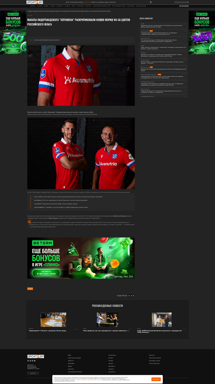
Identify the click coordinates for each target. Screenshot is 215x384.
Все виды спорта (154, 360)
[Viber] (134, 296)
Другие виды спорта (118, 6)
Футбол (32, 6)
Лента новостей (154, 363)
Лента (74, 6)
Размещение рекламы (75, 371)
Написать (33, 373)
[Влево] (28, 6)
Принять (156, 379)
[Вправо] (176, 6)
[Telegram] (131, 296)
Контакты (113, 2)
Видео (107, 2)
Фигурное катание (155, 358)
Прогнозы (87, 2)
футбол (30, 288)
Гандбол (67, 6)
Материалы (131, 6)
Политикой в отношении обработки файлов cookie (88, 379)
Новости (94, 2)
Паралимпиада (141, 6)
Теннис (52, 6)
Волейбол (60, 6)
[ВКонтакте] (129, 296)
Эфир (67, 2)
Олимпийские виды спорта (102, 6)
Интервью (101, 2)
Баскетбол (80, 6)
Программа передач (76, 2)
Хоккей (46, 6)
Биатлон (88, 6)
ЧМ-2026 (39, 6)
